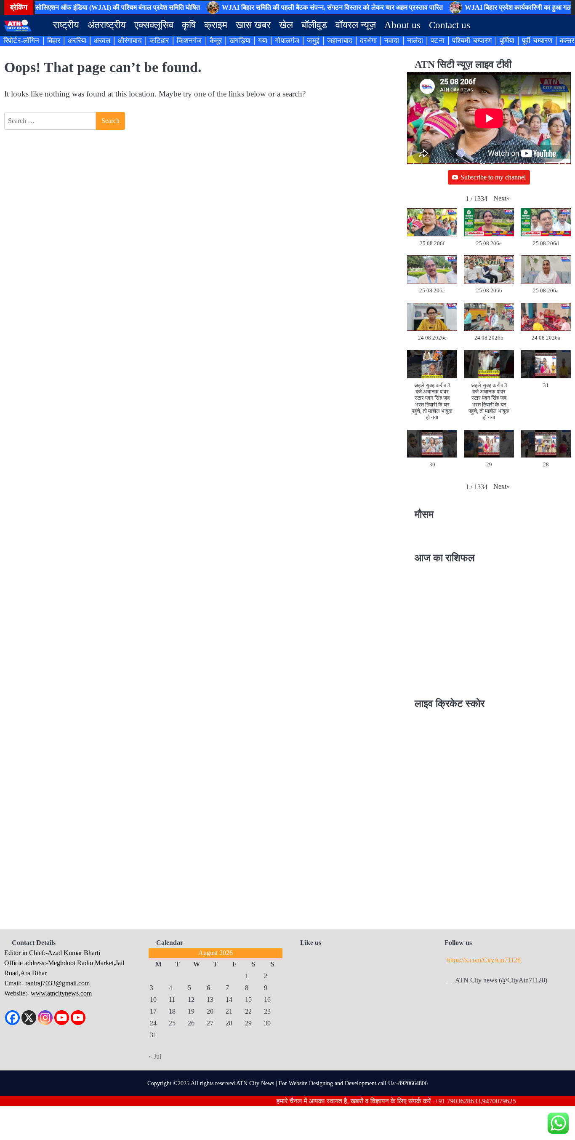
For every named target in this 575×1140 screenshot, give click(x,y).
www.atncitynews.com (61, 993)
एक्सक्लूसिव (153, 25)
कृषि (189, 25)
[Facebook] (12, 1017)
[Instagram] (45, 1017)
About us (402, 25)
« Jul (155, 1056)
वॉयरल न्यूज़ (355, 25)
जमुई (313, 41)
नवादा (391, 41)
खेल (286, 25)
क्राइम (215, 25)
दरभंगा (368, 41)
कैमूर (216, 41)
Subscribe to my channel (493, 177)
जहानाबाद (339, 41)
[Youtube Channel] (78, 1017)
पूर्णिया (507, 41)
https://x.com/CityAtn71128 (484, 960)
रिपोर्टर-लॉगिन (21, 41)
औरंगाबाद (130, 41)
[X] (28, 1017)
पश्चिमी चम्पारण (472, 41)
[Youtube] (61, 1017)
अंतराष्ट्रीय (107, 25)
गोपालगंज (287, 41)
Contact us (449, 25)
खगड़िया (239, 41)
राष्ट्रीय (66, 25)
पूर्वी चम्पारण (537, 41)
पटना (438, 41)
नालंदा (415, 41)
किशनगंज (189, 41)
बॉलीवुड (314, 25)
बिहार (54, 41)
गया (262, 41)
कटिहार (159, 41)
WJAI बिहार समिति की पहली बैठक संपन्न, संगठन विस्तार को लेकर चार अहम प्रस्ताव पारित (317, 7)
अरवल (102, 41)
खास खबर (253, 25)
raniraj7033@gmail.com (57, 983)
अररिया (77, 41)
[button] (501, 199)
